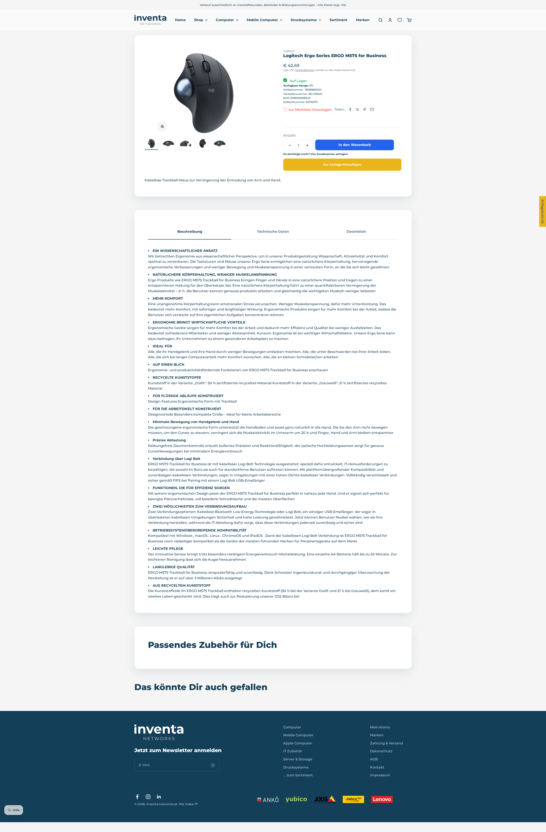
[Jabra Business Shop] (353, 799)
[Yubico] (296, 799)
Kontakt (377, 767)
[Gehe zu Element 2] (168, 144)
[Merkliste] (400, 20)
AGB (374, 759)
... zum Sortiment (298, 775)
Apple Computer (297, 743)
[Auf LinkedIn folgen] (159, 797)
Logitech (289, 50)
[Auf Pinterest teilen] (364, 109)
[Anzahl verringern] (289, 145)
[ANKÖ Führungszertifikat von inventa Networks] (267, 799)
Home (180, 20)
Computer (225, 20)
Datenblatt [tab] (356, 232)
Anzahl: (289, 135)
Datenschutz (381, 751)
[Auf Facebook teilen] (350, 109)
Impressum (380, 775)
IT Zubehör (292, 751)
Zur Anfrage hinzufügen (342, 164)
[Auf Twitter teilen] (357, 109)
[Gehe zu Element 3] (185, 144)
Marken (362, 20)
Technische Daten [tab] (273, 232)
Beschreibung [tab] (189, 232)
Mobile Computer (262, 20)
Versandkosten (304, 70)
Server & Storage (297, 759)
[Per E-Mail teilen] (372, 109)
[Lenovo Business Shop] (382, 799)
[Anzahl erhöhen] (307, 145)
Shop (198, 20)
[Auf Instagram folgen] (148, 797)
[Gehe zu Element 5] (220, 144)
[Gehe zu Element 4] (202, 144)
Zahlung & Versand (386, 743)
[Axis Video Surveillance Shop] (324, 799)
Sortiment (338, 20)
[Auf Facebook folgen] (137, 797)
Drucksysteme (304, 20)
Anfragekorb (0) (543, 211)
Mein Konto (380, 727)
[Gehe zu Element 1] (151, 144)
